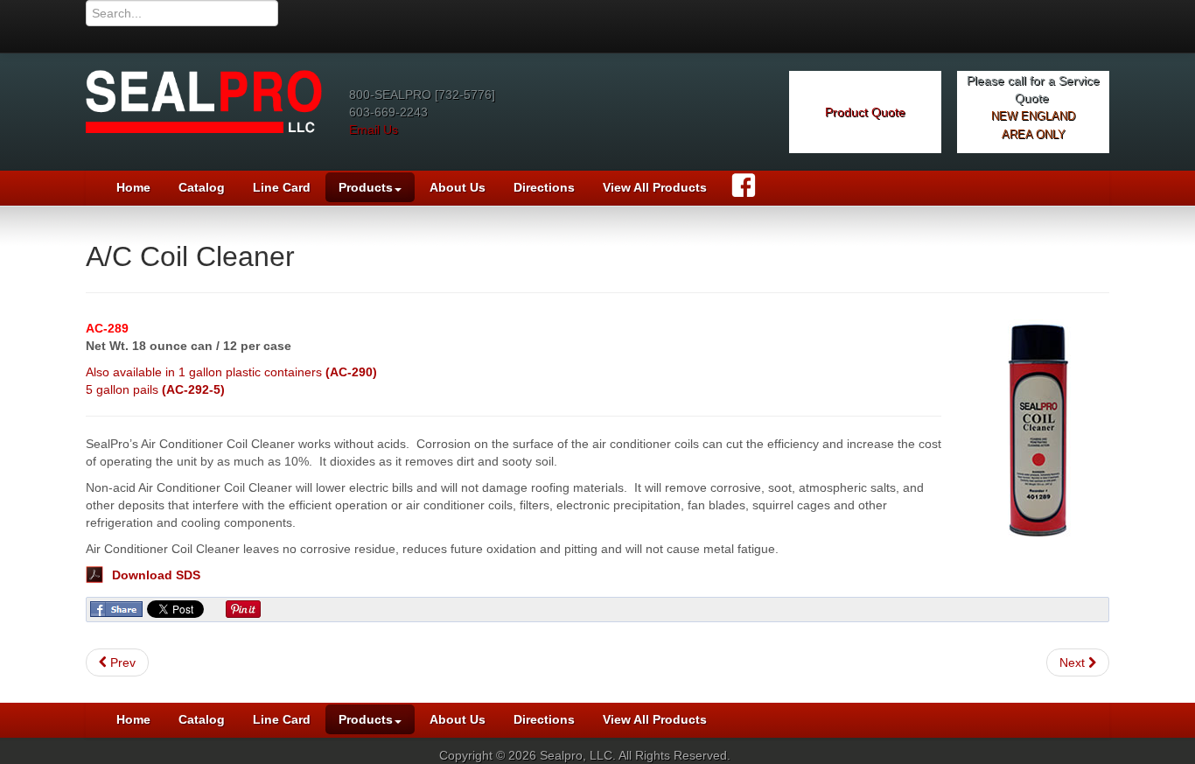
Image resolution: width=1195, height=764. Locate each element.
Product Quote (865, 112)
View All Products (655, 187)
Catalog (201, 187)
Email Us (373, 130)
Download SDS (156, 575)
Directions (544, 187)
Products (366, 187)
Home (133, 187)
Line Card (282, 187)
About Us (458, 187)
